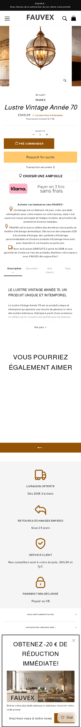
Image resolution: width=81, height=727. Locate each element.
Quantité (40, 131)
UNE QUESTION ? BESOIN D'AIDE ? (40, 627)
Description (14, 268)
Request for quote (40, 157)
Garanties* (32, 268)
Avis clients (50, 270)
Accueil (40, 94)
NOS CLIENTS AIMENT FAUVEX (40, 614)
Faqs (68, 268)
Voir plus (39, 327)
